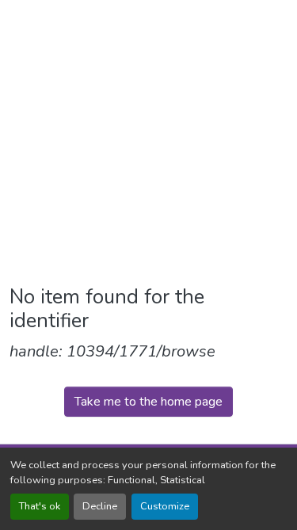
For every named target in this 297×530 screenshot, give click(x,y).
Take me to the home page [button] (148, 401)
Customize (164, 506)
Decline (99, 506)
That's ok (39, 506)
